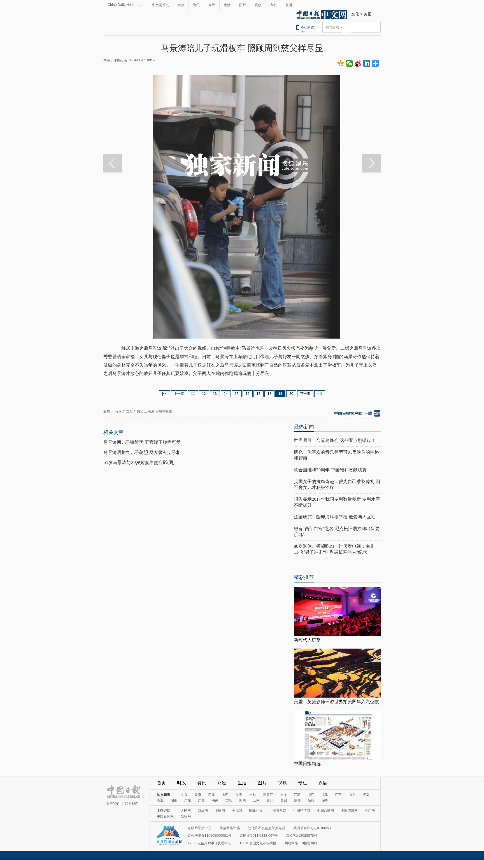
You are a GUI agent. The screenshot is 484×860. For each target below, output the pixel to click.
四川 (242, 800)
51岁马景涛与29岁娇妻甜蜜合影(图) (138, 462)
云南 (256, 800)
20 (291, 394)
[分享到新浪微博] (358, 63)
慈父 (140, 411)
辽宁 (239, 795)
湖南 (174, 800)
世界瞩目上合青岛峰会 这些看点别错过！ (335, 440)
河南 (365, 795)
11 (193, 394)
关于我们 (113, 804)
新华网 (203, 811)
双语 (288, 5)
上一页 (179, 394)
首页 (161, 782)
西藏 (283, 800)
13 (215, 394)
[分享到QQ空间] (340, 63)
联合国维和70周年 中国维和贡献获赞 (330, 469)
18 (269, 394)
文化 (355, 14)
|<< (164, 394)
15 (237, 394)
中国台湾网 (325, 811)
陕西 (297, 800)
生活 (227, 5)
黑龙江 (268, 795)
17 (258, 394)
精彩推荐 (304, 577)
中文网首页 (160, 5)
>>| (319, 394)
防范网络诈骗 (230, 828)
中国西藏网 (349, 811)
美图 (367, 14)
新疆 (311, 800)
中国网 (220, 811)
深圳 (325, 800)
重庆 (228, 800)
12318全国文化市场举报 (257, 843)
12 (204, 394)
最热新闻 (304, 427)
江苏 (297, 795)
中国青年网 (277, 811)
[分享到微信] (349, 63)
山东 (352, 795)
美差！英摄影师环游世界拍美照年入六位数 (336, 701)
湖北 (160, 800)
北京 (184, 795)
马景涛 (120, 411)
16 (248, 394)
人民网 (186, 811)
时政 (181, 5)
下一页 (305, 394)
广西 (201, 800)
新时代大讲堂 (307, 639)
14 (226, 394)
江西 (338, 795)
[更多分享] (375, 63)
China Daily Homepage (125, 5)
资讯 (196, 5)
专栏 (273, 5)
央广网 (370, 811)
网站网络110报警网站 (301, 843)
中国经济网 (301, 811)
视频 (258, 5)
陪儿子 (131, 411)
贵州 (270, 800)
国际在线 (255, 811)
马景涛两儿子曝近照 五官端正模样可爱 (142, 442)
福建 (324, 795)
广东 (187, 800)
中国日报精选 (307, 763)
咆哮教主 (165, 411)
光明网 (186, 816)
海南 (215, 800)
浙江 (311, 795)
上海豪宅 (151, 411)
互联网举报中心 (199, 828)
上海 (283, 795)
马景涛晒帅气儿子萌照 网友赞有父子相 (142, 452)
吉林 (252, 795)
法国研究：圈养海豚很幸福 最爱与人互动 (335, 516)
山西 (225, 795)
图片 (242, 5)
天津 (197, 795)
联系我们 (131, 804)
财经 (211, 5)
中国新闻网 (165, 816)
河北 (211, 795)
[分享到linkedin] (366, 63)
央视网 (237, 811)
